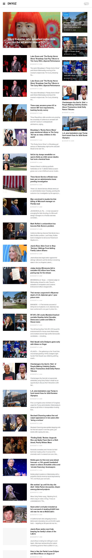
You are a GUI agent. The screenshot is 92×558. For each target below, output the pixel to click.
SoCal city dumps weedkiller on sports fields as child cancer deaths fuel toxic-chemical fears (44, 156)
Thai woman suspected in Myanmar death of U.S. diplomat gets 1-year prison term (44, 294)
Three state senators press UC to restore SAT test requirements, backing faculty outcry (43, 107)
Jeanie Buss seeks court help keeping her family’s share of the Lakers (43, 531)
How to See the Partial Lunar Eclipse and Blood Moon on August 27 (44, 552)
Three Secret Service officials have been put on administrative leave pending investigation (44, 179)
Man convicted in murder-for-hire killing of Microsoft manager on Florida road (43, 201)
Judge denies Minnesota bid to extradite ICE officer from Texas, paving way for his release (42, 270)
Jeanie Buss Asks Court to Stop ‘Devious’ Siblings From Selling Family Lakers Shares (43, 248)
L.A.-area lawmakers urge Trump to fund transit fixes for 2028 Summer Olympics (44, 393)
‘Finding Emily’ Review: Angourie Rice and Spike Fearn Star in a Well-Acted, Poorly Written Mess (44, 439)
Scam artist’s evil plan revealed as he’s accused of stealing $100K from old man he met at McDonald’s (44, 509)
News (10, 35)
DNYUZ (12, 3)
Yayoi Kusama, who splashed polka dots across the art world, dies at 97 (31, 40)
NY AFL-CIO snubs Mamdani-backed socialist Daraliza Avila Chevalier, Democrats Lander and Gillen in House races (44, 318)
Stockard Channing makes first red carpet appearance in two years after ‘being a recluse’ (44, 417)
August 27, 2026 (14, 46)
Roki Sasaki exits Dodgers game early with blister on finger (45, 343)
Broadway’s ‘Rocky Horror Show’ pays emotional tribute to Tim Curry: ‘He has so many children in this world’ (44, 133)
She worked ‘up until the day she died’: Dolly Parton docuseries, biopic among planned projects (45, 486)
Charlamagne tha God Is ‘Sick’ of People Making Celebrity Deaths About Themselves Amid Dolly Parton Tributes (45, 367)
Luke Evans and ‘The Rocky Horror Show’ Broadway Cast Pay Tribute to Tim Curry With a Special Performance (45, 58)
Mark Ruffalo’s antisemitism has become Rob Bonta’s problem (43, 224)
